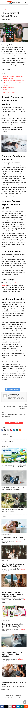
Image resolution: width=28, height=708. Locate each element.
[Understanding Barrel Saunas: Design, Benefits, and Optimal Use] (14, 580)
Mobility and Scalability (10, 92)
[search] (26, 2)
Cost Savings (7, 90)
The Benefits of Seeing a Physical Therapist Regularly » (15, 407)
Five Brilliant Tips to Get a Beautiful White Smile (12, 565)
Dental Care (4, 560)
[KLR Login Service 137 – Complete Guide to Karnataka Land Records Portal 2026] (14, 455)
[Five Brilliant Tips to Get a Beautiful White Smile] (14, 552)
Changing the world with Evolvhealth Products (12, 625)
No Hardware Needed (9, 87)
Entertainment (9, 6)
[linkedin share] (14, 430)
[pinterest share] (11, 430)
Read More (18, 541)
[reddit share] (20, 430)
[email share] (8, 430)
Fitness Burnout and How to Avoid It (13, 683)
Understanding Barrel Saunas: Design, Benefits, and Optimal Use (12, 594)
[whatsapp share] (17, 430)
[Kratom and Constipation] (14, 526)
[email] (10, 706)
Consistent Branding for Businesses (13, 80)
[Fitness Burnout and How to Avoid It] (14, 670)
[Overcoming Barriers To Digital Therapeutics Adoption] (14, 640)
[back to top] (25, 702)
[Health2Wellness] (14, 2)
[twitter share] (5, 430)
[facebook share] (2, 430)
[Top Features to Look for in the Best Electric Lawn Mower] (14, 500)
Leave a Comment (14, 422)
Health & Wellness (6, 534)
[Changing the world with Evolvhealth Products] (14, 612)
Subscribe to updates (14, 389)
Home (2, 6)
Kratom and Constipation (12, 538)
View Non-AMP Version (22, 702)
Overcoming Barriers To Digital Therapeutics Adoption (11, 654)
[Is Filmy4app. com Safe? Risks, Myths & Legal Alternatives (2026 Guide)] (14, 478)
